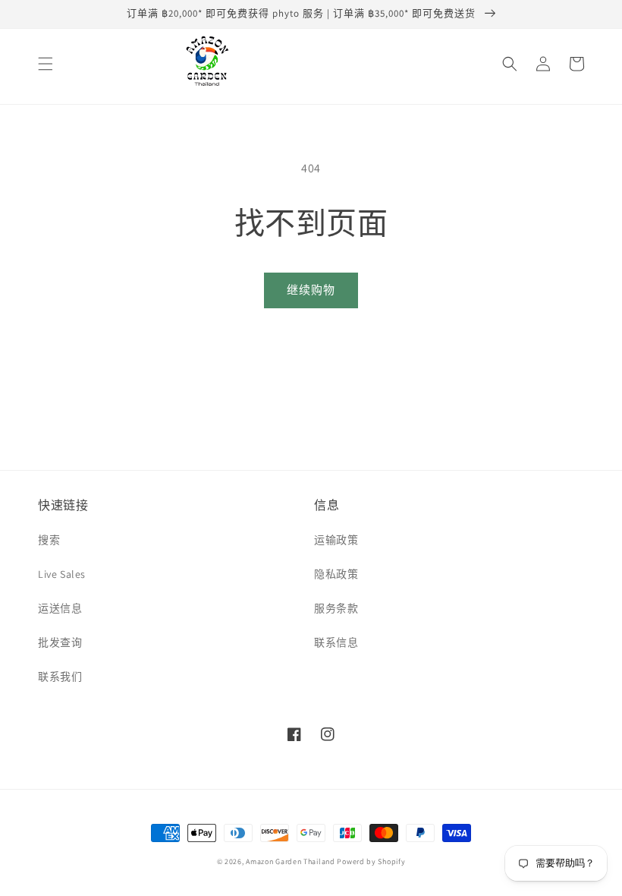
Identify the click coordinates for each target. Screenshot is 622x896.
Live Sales (62, 574)
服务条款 (336, 608)
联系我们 (60, 676)
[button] (45, 63)
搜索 (49, 540)
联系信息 (336, 642)
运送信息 (60, 608)
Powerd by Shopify (371, 861)
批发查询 (60, 642)
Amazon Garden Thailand (290, 861)
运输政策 (336, 540)
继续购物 (311, 289)
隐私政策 (336, 574)
